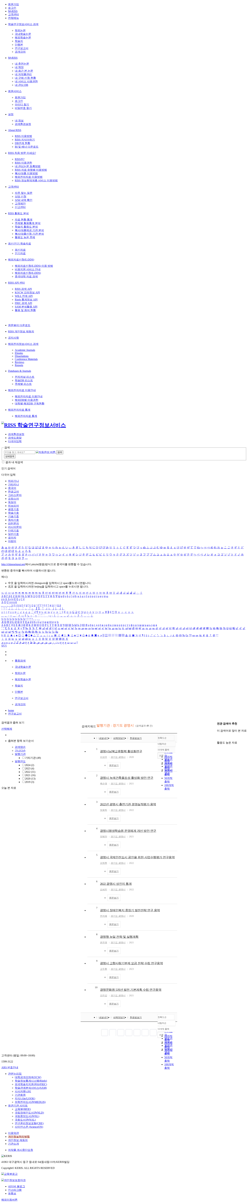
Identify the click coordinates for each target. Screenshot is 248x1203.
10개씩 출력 (163, 1029)
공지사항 (13, 337)
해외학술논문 (23, 37)
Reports (19, 365)
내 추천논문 (22, 63)
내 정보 (19, 120)
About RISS (14, 130)
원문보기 (114, 765)
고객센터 (13, 14)
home (11, 710)
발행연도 (20, 761)
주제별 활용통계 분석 (27, 223)
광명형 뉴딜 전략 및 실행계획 (119, 936)
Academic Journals (25, 350)
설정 (10, 114)
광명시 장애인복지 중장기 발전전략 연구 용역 (130, 910)
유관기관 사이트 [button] (18, 1105)
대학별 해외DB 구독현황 (29, 403)
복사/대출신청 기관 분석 (29, 233)
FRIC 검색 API (23, 303)
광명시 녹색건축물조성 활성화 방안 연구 (126, 778)
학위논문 (20, 30)
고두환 (103, 969)
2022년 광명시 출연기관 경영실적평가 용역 (128, 804)
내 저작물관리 (23, 74)
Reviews (19, 362)
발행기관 (20, 754)
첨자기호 (13, 519)
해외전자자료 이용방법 (29, 176)
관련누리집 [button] (15, 1073)
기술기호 (13, 516)
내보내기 (103, 738)
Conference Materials (26, 359)
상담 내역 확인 (23, 200)
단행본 (19, 44)
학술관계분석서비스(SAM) (31, 1087)
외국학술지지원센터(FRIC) (31, 1084)
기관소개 (13, 1143)
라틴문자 (13, 523)
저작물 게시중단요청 (20, 1150)
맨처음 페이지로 (104, 1032)
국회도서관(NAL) (25, 1119)
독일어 (12, 502)
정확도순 (162, 738)
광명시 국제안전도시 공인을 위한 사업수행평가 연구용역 (137, 857)
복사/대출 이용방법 (26, 173)
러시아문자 (15, 527)
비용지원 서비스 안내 (27, 269)
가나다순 (20, 750)
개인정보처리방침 (19, 1136)
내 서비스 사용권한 (26, 81)
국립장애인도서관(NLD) (29, 1112)
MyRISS (13, 11)
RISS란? (19, 159)
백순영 (103, 783)
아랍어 (12, 541)
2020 (30, 778)
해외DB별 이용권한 (26, 400)
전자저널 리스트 (24, 376)
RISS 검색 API (23, 289)
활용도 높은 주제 (25, 237)
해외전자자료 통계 (19, 409)
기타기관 (33, 757)
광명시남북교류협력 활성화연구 (121, 751)
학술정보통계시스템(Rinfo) (31, 1080)
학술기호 (13, 512)
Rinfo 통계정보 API (26, 299)
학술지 (19, 41)
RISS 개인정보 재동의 (21, 331)
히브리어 (13, 505)
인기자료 (20, 253)
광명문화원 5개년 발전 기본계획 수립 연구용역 (130, 989)
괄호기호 (13, 509)
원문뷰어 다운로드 (19, 325)
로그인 (12, 7)
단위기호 (13, 530)
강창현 (103, 863)
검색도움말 (15, 437)
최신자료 (20, 249)
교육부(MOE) (23, 1109)
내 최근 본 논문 (24, 70)
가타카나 (13, 484)
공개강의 (20, 51)
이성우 (103, 757)
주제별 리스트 (23, 383)
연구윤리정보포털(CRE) (29, 1123)
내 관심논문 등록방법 (27, 166)
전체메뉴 (13, 18)
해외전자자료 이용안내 (22, 390)
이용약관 (13, 1133)
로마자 (12, 537)
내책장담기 (119, 738)
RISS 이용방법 (23, 136)
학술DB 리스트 (24, 380)
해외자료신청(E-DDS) (21, 259)
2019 (29, 782)
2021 (30, 775)
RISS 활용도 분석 (18, 213)
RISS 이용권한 (23, 162)
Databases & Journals (19, 371)
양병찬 (103, 836)
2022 (30, 771)
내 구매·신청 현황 (25, 77)
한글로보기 (136, 738)
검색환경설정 (23, 124)
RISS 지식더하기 (25, 139)
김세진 (103, 889)
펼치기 (28, 785)
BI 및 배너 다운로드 (26, 146)
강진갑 (103, 995)
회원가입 (13, 4)
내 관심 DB (21, 85)
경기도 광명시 (118, 757)
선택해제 (6, 728)
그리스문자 (15, 495)
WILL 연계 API (24, 296)
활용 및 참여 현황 (25, 310)
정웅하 (103, 810)
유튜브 (12, 1193)
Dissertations (22, 356)
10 (96, 987)
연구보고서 (21, 48)
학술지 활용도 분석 (26, 226)
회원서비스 (15, 91)
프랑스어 (13, 498)
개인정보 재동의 (18, 1140)
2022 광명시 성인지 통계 (116, 883)
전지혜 (103, 916)
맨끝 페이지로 (153, 1032)
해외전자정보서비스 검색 (23, 344)
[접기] (218, 736)
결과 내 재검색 (14, 462)
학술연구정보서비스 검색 (23, 24)
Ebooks (19, 353)
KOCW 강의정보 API (27, 292)
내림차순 (162, 744)
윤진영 (103, 942)
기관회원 (20, 1094)
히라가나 (13, 481)
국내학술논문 (23, 34)
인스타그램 (15, 1189)
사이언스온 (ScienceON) (29, 1126)
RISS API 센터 (16, 282)
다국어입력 (15, 441)
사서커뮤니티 (23, 1091)
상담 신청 (20, 196)
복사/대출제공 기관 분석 (29, 230)
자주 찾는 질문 (23, 193)
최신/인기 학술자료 (19, 243)
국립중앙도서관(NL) (27, 1116)
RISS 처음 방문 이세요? (22, 153)
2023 (29, 768)
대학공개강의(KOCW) (28, 1077)
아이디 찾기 (22, 104)
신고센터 (20, 207)
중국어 (12, 488)
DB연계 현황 (22, 143)
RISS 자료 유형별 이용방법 (31, 169)
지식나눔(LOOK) (25, 1098)
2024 (29, 765)
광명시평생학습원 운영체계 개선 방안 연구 (128, 830)
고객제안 (20, 203)
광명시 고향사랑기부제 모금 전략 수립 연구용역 (131, 963)
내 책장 (19, 67)
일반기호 (13, 534)
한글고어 (13, 491)
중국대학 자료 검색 (26, 276)
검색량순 (20, 747)
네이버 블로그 (16, 1186)
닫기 (4, 645)
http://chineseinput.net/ (13, 564)
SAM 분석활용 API (26, 306)
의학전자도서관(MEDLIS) (30, 1102)
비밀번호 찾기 (23, 108)
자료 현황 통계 (23, 219)
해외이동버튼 (9, 1199)
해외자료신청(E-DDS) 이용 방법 (34, 265)
